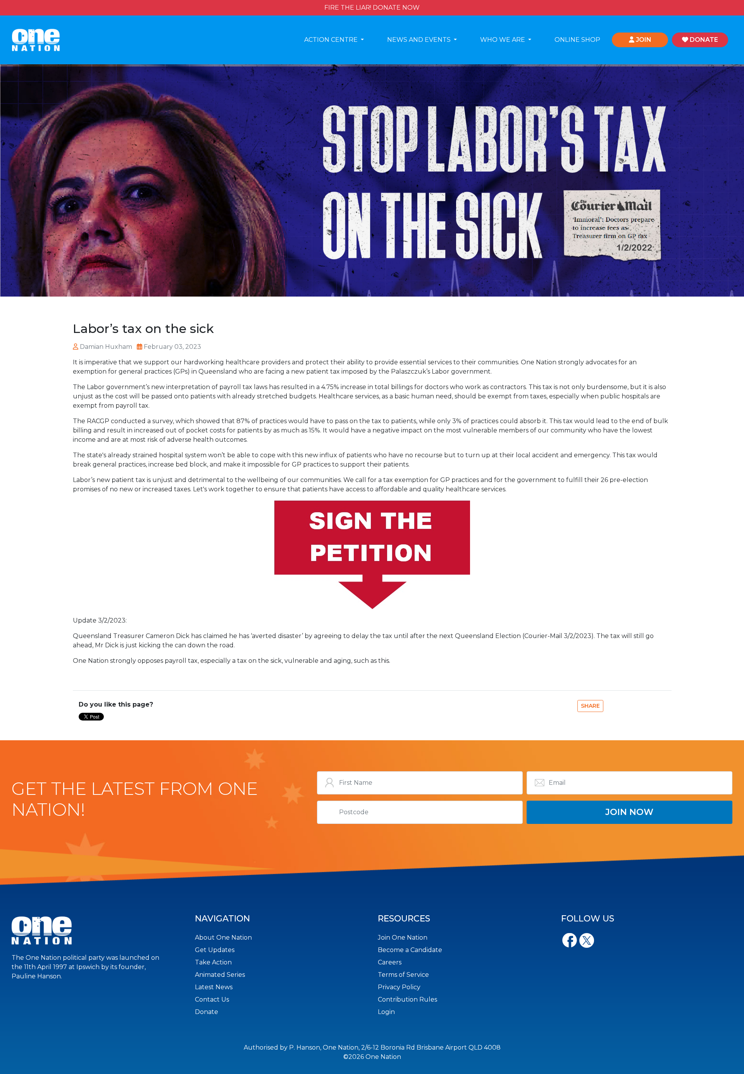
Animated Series (220, 974)
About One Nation (223, 937)
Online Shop (577, 39)
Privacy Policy (399, 987)
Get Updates (214, 950)
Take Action (213, 962)
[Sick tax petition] (372, 555)
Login (386, 1012)
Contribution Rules (407, 999)
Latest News (213, 987)
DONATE (703, 39)
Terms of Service (403, 974)
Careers (389, 962)
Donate (206, 1012)
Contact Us (212, 999)
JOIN (642, 39)
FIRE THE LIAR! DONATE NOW (372, 7)
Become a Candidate (410, 950)
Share (590, 705)
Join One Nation (402, 937)
